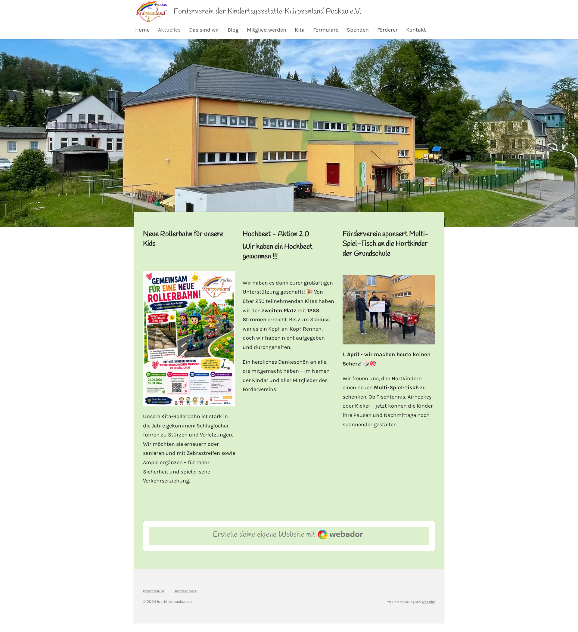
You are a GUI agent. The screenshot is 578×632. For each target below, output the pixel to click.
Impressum (153, 591)
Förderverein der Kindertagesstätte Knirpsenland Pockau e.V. (268, 12)
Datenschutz (185, 591)
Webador (428, 602)
